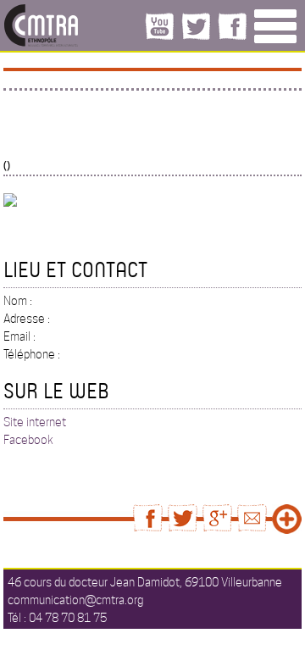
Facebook (28, 440)
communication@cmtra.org (75, 600)
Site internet (34, 422)
